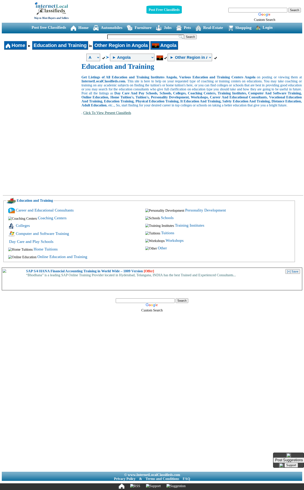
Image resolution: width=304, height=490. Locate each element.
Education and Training (60, 45)
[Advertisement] (41, 96)
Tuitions (167, 233)
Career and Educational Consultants (45, 210)
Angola (167, 45)
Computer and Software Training (42, 233)
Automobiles (111, 27)
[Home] (121, 486)
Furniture (143, 27)
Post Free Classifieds (164, 10)
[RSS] (135, 486)
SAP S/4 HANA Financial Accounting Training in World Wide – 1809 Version (90, 271)
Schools (167, 218)
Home (83, 27)
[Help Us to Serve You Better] (288, 455)
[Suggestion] (176, 486)
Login (268, 27)
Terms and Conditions (162, 479)
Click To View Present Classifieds (107, 113)
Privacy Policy (125, 479)
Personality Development (205, 210)
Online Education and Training (62, 256)
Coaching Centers (52, 218)
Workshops (175, 240)
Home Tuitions (46, 249)
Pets (187, 27)
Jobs (168, 27)
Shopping (243, 27)
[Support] (153, 486)
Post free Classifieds (49, 27)
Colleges (23, 225)
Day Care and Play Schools (31, 241)
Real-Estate (213, 27)
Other (162, 248)
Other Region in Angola (121, 45)
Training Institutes (189, 225)
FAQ (186, 479)
